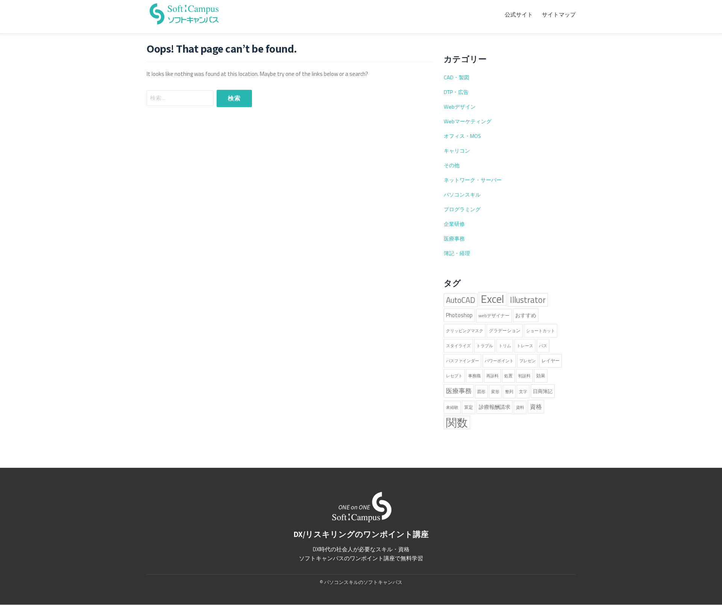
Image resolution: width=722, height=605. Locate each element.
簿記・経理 (457, 253)
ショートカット (540, 331)
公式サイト (519, 14)
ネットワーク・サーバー (473, 180)
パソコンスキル (462, 195)
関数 (457, 422)
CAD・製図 (456, 77)
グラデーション (504, 330)
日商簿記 (542, 391)
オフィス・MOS (462, 136)
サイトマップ (559, 14)
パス (543, 346)
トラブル (484, 346)
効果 (540, 375)
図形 (481, 392)
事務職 (474, 376)
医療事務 (454, 238)
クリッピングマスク (464, 331)
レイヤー (551, 360)
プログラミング (462, 209)
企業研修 (454, 224)
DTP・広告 (456, 92)
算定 (468, 407)
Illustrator (528, 299)
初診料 (524, 376)
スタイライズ (458, 346)
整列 (509, 392)
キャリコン (457, 151)
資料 (520, 407)
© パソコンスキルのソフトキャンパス (361, 582)
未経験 (452, 407)
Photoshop (459, 315)
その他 (452, 165)
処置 (508, 376)
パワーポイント (499, 361)
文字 (523, 392)
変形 (495, 392)
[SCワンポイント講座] (184, 13)
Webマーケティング (467, 121)
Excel (492, 299)
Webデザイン (460, 107)
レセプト (454, 376)
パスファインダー (462, 361)
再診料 (492, 376)
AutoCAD (460, 300)
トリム (505, 346)
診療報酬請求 (494, 407)
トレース (525, 346)
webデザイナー (494, 315)
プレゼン (527, 361)
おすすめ (525, 315)
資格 (536, 406)
